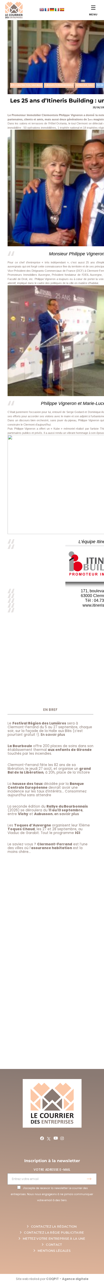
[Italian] (57, 10)
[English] (41, 10)
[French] (46, 10)
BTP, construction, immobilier (26, 85)
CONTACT (54, 1244)
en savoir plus (66, 814)
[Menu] (93, 7)
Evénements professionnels (59, 85)
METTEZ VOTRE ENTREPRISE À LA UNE (54, 1238)
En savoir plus (53, 734)
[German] (51, 10)
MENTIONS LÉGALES (54, 1251)
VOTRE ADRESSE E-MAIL (52, 1169)
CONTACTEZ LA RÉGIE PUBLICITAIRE (54, 1232)
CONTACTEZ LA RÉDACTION (54, 1226)
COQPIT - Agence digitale (67, 1279)
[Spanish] (62, 10)
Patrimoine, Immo (85, 85)
